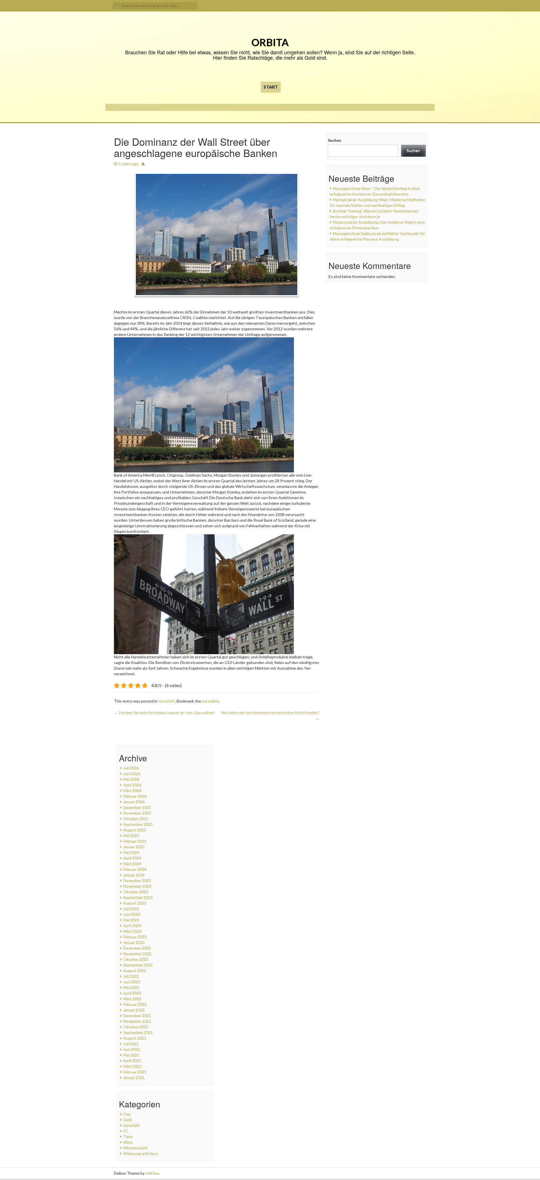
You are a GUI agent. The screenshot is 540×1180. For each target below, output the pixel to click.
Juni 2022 (131, 981)
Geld (127, 1119)
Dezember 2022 (137, 948)
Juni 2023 (131, 914)
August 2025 (134, 829)
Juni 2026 (131, 773)
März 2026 (132, 790)
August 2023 (134, 903)
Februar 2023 (135, 936)
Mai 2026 (131, 779)
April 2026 (132, 784)
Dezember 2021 (137, 1015)
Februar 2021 (135, 1071)
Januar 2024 (134, 874)
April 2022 (132, 993)
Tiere (128, 1136)
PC (126, 1131)
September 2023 (138, 897)
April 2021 (132, 1060)
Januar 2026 (134, 801)
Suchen (334, 140)
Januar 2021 (134, 1077)
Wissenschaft (135, 1147)
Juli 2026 (131, 768)
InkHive (152, 1173)
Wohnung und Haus (140, 1153)
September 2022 (138, 965)
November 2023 (137, 886)
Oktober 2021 (135, 1026)
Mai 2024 (131, 852)
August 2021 (134, 1038)
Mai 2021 (131, 1055)
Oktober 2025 (135, 818)
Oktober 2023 (135, 891)
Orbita (270, 42)
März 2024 (132, 863)
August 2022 (134, 970)
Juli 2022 (131, 976)
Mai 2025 (131, 835)
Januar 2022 (134, 1010)
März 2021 (132, 1066)
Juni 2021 (131, 1049)
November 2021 (137, 1021)
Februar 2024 (135, 869)
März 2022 (132, 998)
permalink (210, 701)
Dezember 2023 (137, 880)
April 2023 (132, 925)
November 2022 (137, 953)
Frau (127, 1114)
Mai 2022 (131, 987)
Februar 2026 (135, 796)
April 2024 (132, 858)
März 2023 (132, 931)
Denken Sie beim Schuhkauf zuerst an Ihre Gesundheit (164, 712)
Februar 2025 (135, 841)
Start (271, 86)
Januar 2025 (134, 846)
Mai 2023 (131, 919)
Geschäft (166, 701)
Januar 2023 (134, 942)
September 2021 (138, 1032)
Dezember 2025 (137, 807)
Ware (127, 1142)
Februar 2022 (135, 1004)
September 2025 (138, 824)
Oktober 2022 (135, 959)
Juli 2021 (131, 1043)
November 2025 (137, 813)
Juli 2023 (131, 908)
